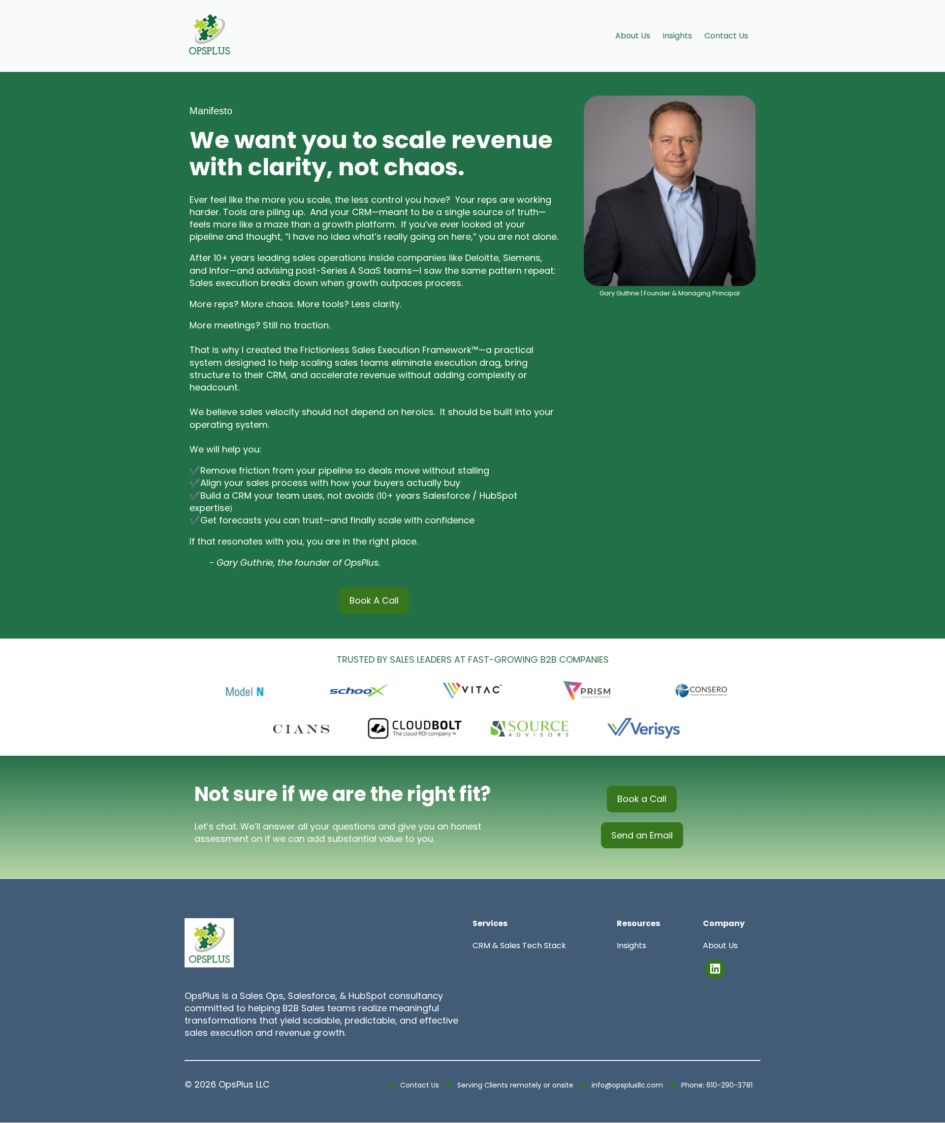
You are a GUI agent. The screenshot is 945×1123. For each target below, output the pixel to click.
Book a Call (641, 799)
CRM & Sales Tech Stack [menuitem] (519, 945)
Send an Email (642, 835)
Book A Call (374, 600)
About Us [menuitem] (632, 35)
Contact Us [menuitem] (726, 35)
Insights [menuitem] (677, 35)
